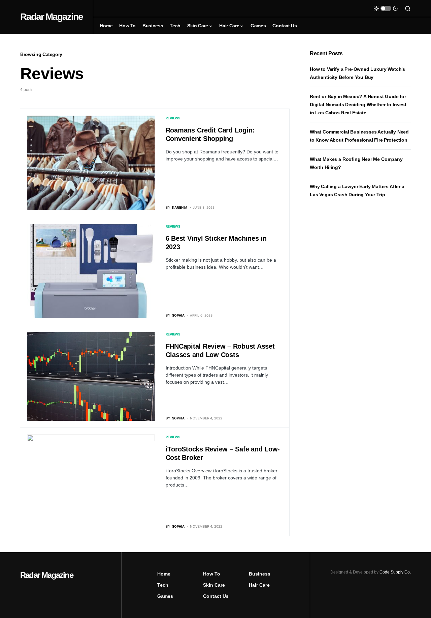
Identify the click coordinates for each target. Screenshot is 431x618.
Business (259, 574)
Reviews (173, 118)
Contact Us (216, 596)
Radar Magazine (51, 16)
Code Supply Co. (395, 572)
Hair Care (259, 585)
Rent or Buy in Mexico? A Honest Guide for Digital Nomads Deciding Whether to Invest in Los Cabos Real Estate (358, 104)
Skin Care (214, 585)
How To (211, 574)
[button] (386, 8)
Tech (162, 585)
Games (165, 596)
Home (163, 574)
